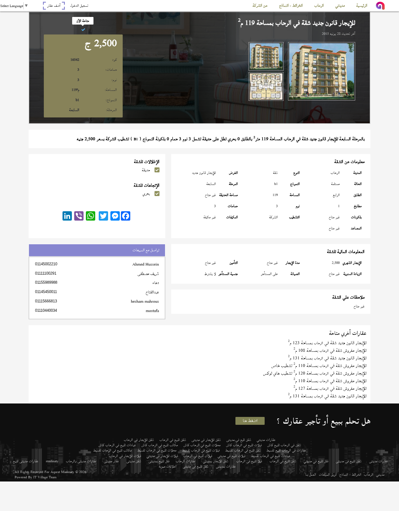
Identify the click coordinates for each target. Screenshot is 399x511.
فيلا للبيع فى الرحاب (249, 461)
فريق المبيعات (327, 474)
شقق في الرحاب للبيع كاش (284, 445)
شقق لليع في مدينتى (238, 439)
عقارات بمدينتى (226, 466)
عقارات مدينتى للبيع (25, 461)
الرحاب (368, 474)
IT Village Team (44, 477)
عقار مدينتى (111, 461)
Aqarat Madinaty (62, 471)
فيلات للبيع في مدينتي (231, 455)
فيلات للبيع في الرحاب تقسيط (201, 450)
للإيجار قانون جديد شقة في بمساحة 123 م (327, 342)
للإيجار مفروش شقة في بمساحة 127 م (330, 388)
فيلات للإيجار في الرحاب (125, 455)
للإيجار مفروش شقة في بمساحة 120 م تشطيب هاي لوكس (314, 373)
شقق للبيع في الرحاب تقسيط (243, 450)
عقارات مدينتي (266, 439)
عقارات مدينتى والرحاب (81, 461)
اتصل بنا (310, 474)
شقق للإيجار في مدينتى (206, 439)
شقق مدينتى (133, 461)
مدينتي (380, 474)
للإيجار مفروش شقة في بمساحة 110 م (330, 380)
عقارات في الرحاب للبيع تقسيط (286, 450)
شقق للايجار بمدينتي (215, 461)
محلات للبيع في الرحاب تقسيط (156, 450)
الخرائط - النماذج (350, 474)
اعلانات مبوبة (167, 466)
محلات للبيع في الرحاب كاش (202, 445)
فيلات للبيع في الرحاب (197, 455)
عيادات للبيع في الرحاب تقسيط (270, 455)
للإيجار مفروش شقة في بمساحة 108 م (330, 350)
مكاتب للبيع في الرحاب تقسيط (112, 450)
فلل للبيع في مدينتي (316, 461)
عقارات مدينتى (378, 461)
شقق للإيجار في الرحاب (139, 439)
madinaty (52, 461)
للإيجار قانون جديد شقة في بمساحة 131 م (327, 358)
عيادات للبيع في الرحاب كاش (117, 445)
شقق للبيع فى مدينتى (349, 461)
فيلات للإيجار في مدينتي (162, 455)
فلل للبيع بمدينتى (159, 461)
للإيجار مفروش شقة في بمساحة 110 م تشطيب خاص (318, 365)
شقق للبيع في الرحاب (172, 439)
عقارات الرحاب (185, 461)
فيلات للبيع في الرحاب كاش (244, 445)
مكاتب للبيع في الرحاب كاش (159, 445)
